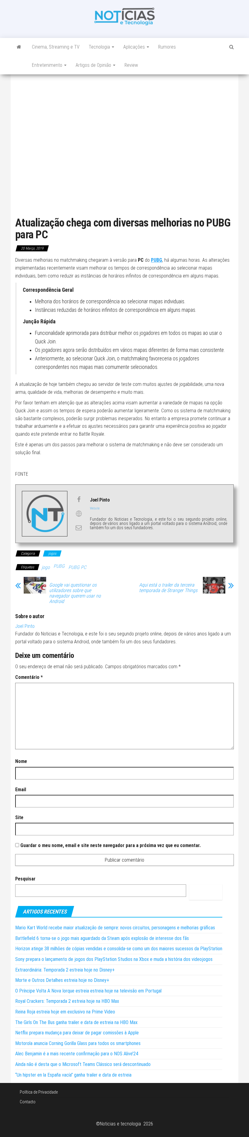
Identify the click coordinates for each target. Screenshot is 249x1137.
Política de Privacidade (39, 1092)
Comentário (29, 677)
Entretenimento (47, 65)
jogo (46, 567)
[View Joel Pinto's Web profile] (78, 514)
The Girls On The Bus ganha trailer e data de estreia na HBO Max (76, 1022)
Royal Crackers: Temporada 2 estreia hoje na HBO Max (67, 1001)
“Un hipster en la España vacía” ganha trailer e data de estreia (73, 1075)
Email (20, 789)
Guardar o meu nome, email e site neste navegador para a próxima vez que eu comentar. (110, 845)
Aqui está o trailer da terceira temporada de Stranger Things (168, 587)
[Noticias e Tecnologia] (19, 47)
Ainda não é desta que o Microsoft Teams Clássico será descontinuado (83, 1064)
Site (19, 817)
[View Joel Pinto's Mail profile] (78, 528)
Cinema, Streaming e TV (56, 47)
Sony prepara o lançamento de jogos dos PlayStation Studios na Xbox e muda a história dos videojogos (114, 959)
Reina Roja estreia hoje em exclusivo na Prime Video (65, 1012)
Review (131, 65)
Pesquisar (25, 879)
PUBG (59, 566)
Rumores (167, 47)
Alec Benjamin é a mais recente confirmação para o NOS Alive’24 (76, 1054)
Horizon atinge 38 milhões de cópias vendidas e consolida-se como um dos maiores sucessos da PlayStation (118, 948)
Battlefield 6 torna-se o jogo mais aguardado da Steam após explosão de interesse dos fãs (102, 938)
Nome (21, 761)
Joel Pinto (25, 626)
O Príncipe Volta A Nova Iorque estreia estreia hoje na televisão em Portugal (88, 991)
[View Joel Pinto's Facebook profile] (78, 499)
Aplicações (134, 47)
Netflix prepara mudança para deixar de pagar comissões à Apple (77, 1033)
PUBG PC (77, 567)
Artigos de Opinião (94, 65)
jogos (52, 553)
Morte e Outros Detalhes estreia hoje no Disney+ (62, 980)
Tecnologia (100, 47)
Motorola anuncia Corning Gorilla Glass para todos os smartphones (78, 1043)
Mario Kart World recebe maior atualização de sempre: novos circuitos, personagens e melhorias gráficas (115, 928)
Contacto (28, 1101)
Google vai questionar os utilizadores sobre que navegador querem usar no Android (75, 593)
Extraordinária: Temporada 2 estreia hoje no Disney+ (65, 970)
